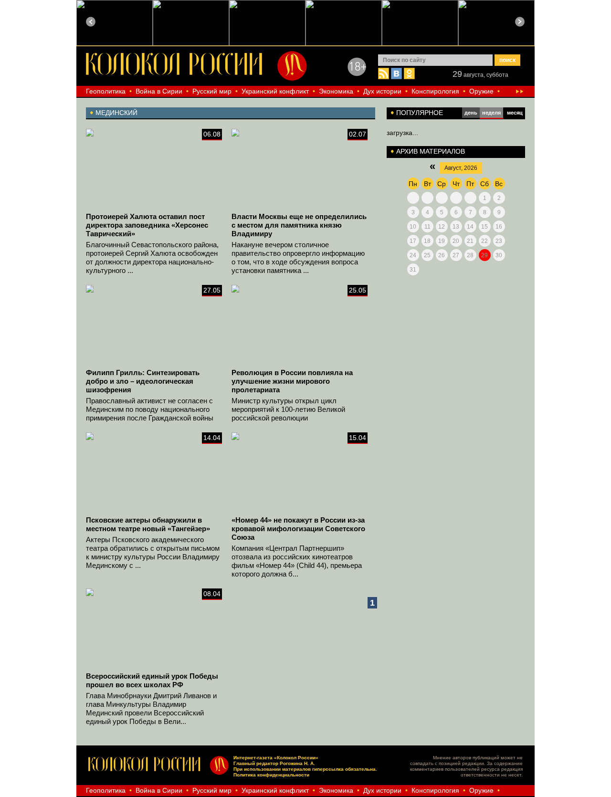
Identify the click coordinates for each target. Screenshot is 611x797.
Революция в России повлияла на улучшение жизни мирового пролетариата (292, 381)
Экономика (336, 91)
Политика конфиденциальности (271, 774)
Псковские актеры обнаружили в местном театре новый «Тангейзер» (148, 524)
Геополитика (106, 91)
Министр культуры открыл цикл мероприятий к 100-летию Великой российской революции (288, 409)
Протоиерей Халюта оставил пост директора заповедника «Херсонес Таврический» (147, 225)
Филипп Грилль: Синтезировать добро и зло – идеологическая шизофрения (143, 381)
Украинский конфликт (275, 91)
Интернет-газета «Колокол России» (275, 757)
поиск (507, 60)
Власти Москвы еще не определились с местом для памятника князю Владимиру (299, 225)
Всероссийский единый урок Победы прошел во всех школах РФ (152, 680)
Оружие (481, 91)
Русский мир (212, 91)
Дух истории (382, 91)
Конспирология (435, 91)
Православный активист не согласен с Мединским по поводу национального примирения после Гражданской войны (149, 409)
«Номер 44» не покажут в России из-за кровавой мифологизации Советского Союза (298, 528)
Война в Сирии (159, 91)
